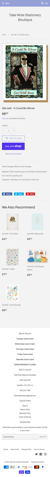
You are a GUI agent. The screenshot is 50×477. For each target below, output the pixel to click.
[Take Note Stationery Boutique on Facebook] (40, 454)
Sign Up (43, 437)
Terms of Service (25, 416)
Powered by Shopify (37, 462)
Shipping (5, 118)
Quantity (5, 125)
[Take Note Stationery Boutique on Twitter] (36, 454)
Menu (7, 3)
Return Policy (25, 409)
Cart (46, 3)
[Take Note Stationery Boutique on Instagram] (45, 454)
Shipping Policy (25, 413)
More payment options (13, 153)
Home (4, 35)
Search (25, 405)
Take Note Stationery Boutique (25, 17)
